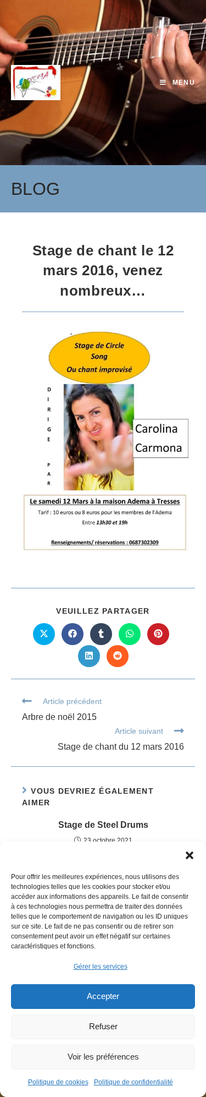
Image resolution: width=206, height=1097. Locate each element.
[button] (189, 855)
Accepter (103, 996)
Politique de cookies (58, 1082)
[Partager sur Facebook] (72, 634)
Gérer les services (100, 966)
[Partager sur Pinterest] (158, 634)
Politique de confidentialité (133, 1082)
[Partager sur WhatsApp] (130, 634)
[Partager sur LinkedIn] (89, 656)
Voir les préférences (103, 1056)
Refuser (103, 1026)
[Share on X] (44, 634)
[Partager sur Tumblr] (101, 634)
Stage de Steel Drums (103, 824)
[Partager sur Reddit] (118, 656)
